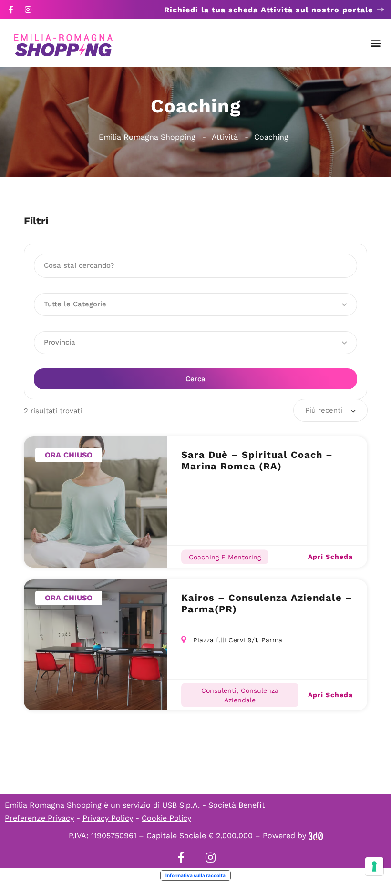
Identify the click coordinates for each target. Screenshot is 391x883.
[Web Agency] (316, 835)
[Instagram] (28, 9)
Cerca (195, 379)
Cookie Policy (166, 817)
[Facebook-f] (11, 9)
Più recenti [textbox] (323, 410)
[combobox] (330, 410)
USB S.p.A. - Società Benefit (213, 805)
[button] (376, 43)
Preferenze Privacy (39, 817)
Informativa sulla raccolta (195, 875)
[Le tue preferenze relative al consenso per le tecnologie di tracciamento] (374, 866)
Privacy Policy (107, 817)
